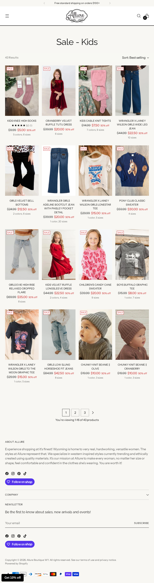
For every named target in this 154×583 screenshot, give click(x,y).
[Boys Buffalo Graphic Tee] (132, 254)
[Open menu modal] (7, 16)
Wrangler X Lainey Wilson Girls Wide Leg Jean (132, 124)
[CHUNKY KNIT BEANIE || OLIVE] (95, 334)
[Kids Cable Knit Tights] (95, 90)
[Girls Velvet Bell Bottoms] (22, 170)
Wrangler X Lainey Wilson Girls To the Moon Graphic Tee (22, 368)
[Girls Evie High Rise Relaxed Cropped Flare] (22, 254)
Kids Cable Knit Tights (95, 120)
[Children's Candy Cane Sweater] (95, 254)
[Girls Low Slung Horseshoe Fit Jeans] (58, 334)
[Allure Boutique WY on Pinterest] (19, 474)
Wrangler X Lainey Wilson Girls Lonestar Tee (95, 204)
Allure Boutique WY (38, 560)
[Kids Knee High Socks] (22, 90)
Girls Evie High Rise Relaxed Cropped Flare (22, 288)
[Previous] (44, 3)
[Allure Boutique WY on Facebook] (7, 474)
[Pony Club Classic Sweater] (132, 170)
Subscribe (141, 523)
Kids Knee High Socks (21, 120)
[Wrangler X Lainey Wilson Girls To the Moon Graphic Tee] (22, 334)
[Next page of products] (93, 412)
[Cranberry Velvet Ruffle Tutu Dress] (58, 90)
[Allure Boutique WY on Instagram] (13, 474)
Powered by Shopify (16, 563)
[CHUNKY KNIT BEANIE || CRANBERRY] (132, 334)
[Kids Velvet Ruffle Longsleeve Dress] (58, 254)
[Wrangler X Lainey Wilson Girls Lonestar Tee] (95, 170)
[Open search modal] (139, 16)
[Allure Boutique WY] (77, 16)
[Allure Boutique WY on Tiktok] (25, 474)
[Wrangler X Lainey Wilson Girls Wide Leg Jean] (132, 90)
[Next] (110, 3)
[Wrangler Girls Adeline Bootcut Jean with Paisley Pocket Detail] (58, 170)
